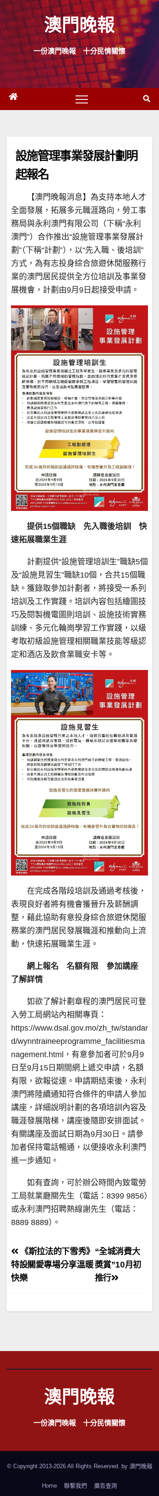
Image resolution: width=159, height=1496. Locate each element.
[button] (146, 99)
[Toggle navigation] (82, 99)
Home (49, 1485)
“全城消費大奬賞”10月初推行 (118, 1265)
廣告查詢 (105, 1485)
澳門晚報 (79, 24)
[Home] (13, 99)
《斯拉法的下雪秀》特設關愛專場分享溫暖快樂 (53, 1265)
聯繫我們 (75, 1485)
